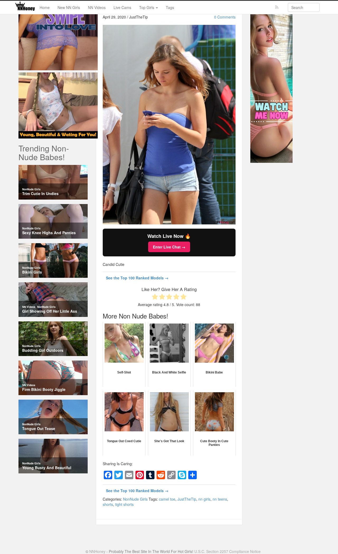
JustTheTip (186, 499)
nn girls (204, 499)
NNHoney (97, 551)
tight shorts (124, 504)
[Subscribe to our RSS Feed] (277, 7)
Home (45, 7)
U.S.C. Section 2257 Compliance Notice (227, 551)
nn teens (220, 499)
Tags (170, 7)
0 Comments (225, 17)
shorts (108, 504)
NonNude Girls (135, 499)
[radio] (155, 297)
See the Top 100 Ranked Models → (137, 277)
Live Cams (122, 7)
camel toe (167, 499)
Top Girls (147, 7)
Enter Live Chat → (169, 247)
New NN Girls (69, 7)
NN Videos (97, 7)
